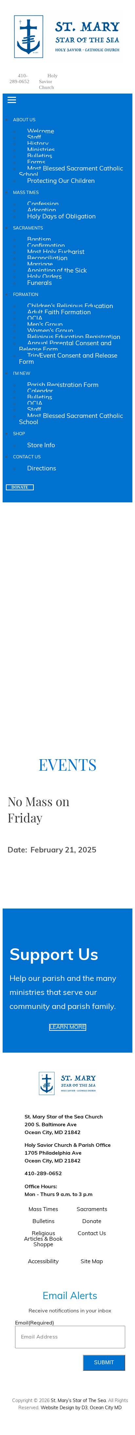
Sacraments (28, 228)
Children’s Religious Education (70, 306)
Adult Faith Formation (59, 313)
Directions (41, 469)
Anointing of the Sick (57, 271)
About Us (24, 120)
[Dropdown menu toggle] (125, 9)
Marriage (40, 265)
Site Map (92, 1262)
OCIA (35, 319)
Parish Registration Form (63, 385)
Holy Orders (44, 277)
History (37, 144)
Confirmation (46, 246)
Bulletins (39, 157)
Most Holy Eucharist (56, 252)
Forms (36, 163)
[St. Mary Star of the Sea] (67, 36)
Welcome (40, 132)
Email (34, 1323)
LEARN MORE (68, 1027)
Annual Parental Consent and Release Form (65, 347)
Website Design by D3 (64, 1408)
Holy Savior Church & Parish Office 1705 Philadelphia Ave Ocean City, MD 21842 (68, 1153)
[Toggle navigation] (12, 100)
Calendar (40, 392)
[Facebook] (104, 75)
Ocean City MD (106, 1408)
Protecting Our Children (61, 181)
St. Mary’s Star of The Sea (78, 1400)
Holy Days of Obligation (61, 217)
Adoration (41, 211)
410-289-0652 (43, 1173)
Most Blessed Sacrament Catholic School (71, 172)
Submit (104, 1362)
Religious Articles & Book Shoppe (43, 1239)
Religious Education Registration (73, 337)
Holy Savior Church (48, 81)
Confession (43, 204)
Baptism (39, 240)
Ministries (41, 150)
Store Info (41, 446)
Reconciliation (47, 259)
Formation (25, 295)
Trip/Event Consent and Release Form (68, 359)
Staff (34, 138)
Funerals (39, 283)
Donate (19, 487)
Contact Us (27, 457)
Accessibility (43, 1262)
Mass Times (26, 193)
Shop (19, 434)
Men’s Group (45, 325)
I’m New (21, 374)
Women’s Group (50, 331)
